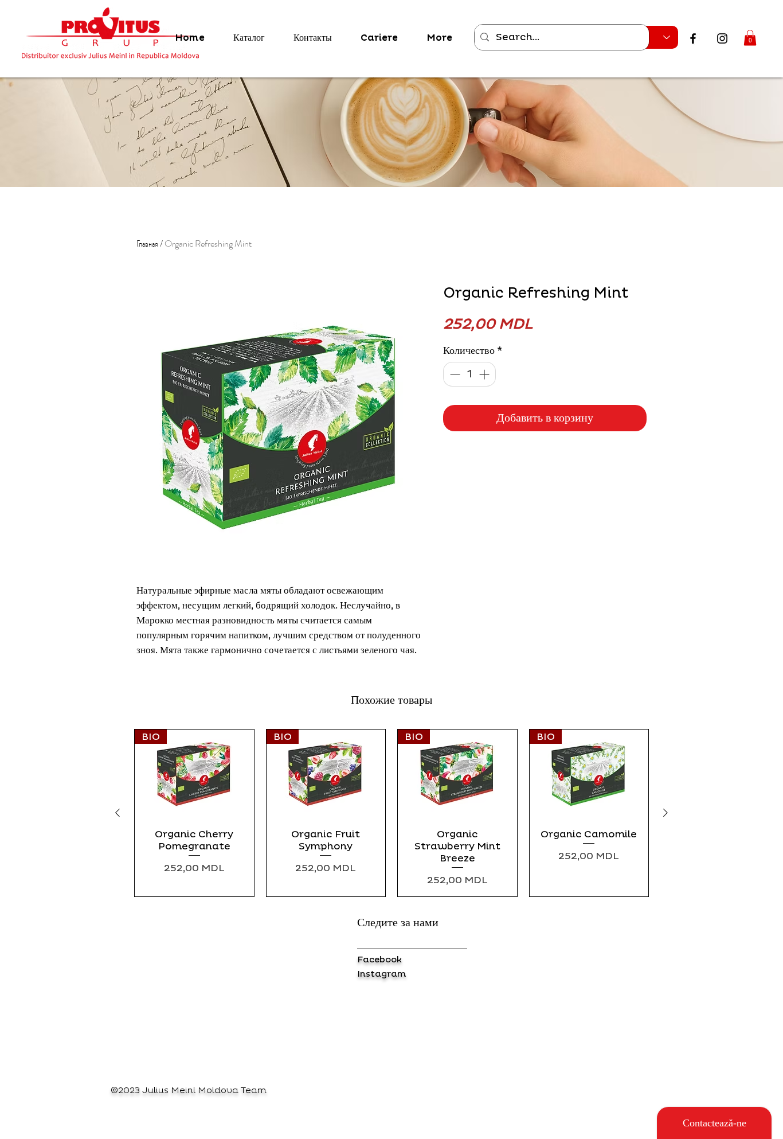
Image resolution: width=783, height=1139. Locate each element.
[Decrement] (454, 374)
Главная (147, 243)
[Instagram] (722, 38)
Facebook (379, 959)
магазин (123, 961)
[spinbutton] (469, 374)
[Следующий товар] (665, 813)
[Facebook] (693, 38)
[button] (750, 37)
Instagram (381, 974)
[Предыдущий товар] (117, 813)
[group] (391, 813)
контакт (122, 977)
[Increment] (485, 374)
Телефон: (124, 1010)
